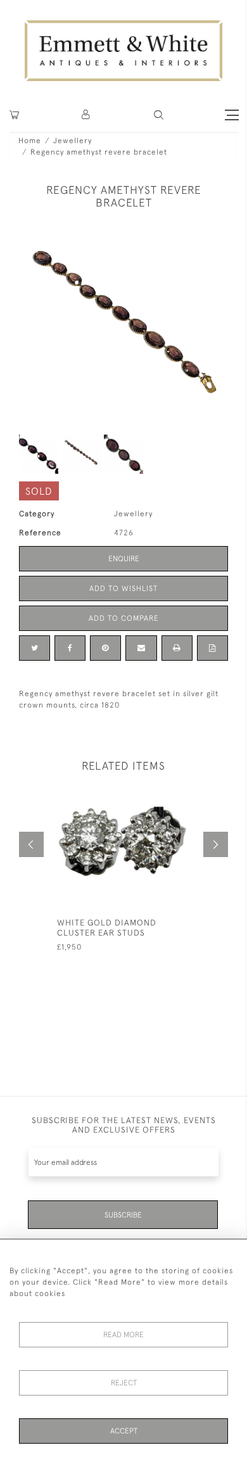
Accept (123, 1431)
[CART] (14, 115)
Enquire (123, 558)
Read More (123, 1334)
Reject (124, 1382)
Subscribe (123, 1215)
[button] (158, 115)
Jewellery (72, 140)
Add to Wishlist (123, 588)
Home (29, 140)
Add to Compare (124, 618)
